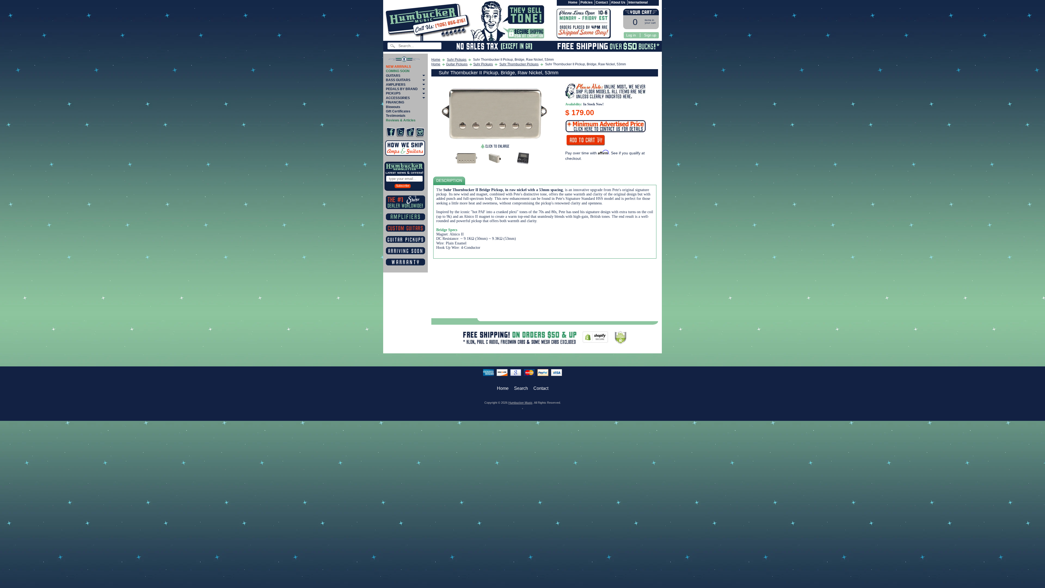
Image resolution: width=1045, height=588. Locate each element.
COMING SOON (398, 71)
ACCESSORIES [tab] (398, 98)
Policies (586, 2)
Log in (631, 35)
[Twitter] (400, 132)
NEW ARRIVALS (398, 67)
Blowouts (393, 107)
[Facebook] (390, 132)
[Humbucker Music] (428, 21)
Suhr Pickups (456, 59)
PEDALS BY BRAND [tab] (402, 89)
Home (572, 2)
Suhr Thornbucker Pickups (519, 64)
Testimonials (395, 116)
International (638, 2)
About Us (618, 2)
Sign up (650, 35)
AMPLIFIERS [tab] (395, 85)
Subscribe (402, 185)
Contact (602, 2)
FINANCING (395, 102)
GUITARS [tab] (393, 76)
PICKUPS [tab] (393, 93)
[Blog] (410, 132)
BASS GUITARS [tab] (398, 80)
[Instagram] (420, 132)
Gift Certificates (398, 111)
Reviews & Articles (401, 120)
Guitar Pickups (457, 64)
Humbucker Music (520, 402)
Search (521, 388)
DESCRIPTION (449, 181)
